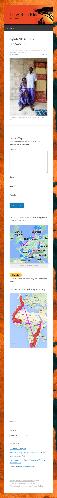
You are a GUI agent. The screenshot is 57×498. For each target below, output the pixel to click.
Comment (14, 149)
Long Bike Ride (24, 14)
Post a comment (15, 117)
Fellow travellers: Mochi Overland (22, 466)
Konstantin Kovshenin (27, 483)
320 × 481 (31, 50)
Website (13, 195)
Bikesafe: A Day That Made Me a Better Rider (27, 452)
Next (44, 54)
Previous (14, 54)
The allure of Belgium (18, 448)
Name (12, 177)
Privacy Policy (37, 486)
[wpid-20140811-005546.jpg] (28, 115)
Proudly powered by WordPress (22, 480)
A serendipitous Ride (17, 456)
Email (12, 186)
